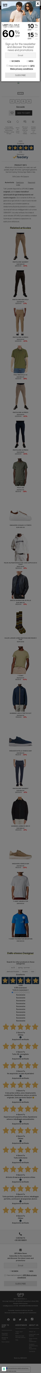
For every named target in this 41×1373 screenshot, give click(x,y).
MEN (30, 61)
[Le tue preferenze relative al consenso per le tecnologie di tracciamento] (4, 1369)
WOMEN (15, 61)
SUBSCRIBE (20, 75)
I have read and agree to (22, 67)
